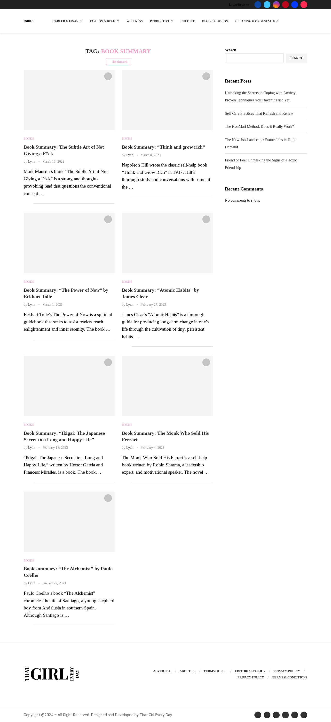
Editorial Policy (250, 671)
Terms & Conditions (289, 677)
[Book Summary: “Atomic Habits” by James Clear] (167, 243)
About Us (187, 671)
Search (230, 50)
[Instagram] (276, 4)
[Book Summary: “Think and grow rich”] (167, 100)
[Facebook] (257, 4)
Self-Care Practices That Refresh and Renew (259, 113)
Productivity (161, 21)
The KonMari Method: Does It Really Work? (259, 126)
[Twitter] (267, 4)
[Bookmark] (108, 76)
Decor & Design (215, 21)
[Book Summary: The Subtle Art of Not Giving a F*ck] (69, 100)
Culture (188, 21)
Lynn (31, 161)
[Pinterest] (285, 4)
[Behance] (294, 4)
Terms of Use (215, 671)
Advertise (162, 671)
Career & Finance (68, 21)
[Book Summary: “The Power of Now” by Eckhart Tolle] (69, 243)
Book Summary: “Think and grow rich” (163, 147)
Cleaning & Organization (257, 21)
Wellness (134, 21)
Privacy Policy (287, 671)
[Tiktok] (303, 4)
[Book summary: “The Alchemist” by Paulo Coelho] (69, 522)
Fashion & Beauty (104, 21)
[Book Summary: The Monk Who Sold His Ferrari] (167, 386)
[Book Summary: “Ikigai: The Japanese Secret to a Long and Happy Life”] (69, 386)
